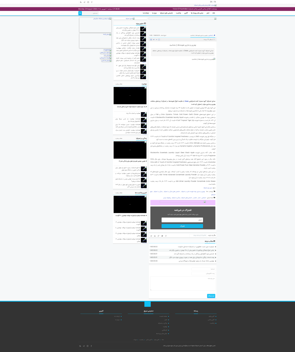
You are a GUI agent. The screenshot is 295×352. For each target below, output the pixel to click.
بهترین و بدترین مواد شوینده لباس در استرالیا (193, 192)
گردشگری (164, 330)
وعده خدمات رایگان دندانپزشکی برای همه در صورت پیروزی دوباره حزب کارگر (191, 257)
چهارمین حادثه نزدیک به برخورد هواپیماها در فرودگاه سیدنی (196, 261)
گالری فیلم (211, 316)
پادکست (178, 13)
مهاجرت (165, 327)
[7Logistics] (108, 50)
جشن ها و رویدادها (161, 333)
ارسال (211, 39)
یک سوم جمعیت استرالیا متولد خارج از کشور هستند (131, 107)
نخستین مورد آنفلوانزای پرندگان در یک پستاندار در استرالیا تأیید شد (194, 254)
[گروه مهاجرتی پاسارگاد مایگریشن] (95, 32)
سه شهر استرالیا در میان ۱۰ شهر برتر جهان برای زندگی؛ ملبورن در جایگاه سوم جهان (127, 169)
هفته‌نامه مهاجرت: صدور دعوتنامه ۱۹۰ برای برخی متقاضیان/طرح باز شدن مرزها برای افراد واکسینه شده (127, 126)
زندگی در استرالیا (158, 192)
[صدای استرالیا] (205, 6)
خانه (213, 13)
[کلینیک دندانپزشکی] (106, 58)
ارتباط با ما (146, 13)
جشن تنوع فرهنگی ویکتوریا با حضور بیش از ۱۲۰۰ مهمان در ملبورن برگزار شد (191, 250)
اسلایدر (195, 198)
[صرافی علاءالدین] (107, 61)
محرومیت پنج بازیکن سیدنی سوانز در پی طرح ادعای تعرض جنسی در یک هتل (128, 71)
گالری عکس (211, 320)
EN (211, 2)
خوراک (135, 340)
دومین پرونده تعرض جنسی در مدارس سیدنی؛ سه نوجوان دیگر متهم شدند (128, 44)
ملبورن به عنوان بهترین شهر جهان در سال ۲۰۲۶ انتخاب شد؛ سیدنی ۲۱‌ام (127, 185)
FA (215, 2)
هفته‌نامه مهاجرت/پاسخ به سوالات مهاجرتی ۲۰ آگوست (130, 215)
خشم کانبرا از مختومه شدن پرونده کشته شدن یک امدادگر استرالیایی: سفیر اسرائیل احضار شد (128, 60)
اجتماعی (211, 35)
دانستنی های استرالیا (166, 13)
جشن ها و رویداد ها (197, 13)
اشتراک (182, 226)
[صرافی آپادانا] (95, 48)
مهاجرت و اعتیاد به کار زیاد (133, 113)
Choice (186, 101)
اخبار (208, 13)
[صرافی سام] (108, 55)
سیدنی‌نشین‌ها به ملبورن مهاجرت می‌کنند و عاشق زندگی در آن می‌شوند (127, 174)
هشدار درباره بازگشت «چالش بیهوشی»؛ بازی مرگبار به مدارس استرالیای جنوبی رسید (128, 49)
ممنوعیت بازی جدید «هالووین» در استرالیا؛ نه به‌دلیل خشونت (196, 246)
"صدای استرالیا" (199, 346)
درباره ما (154, 13)
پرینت (205, 39)
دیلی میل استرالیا (208, 188)
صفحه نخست (163, 316)
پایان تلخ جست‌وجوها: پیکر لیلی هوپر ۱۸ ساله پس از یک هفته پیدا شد (128, 66)
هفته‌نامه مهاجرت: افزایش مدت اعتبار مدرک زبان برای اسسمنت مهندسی (127, 131)
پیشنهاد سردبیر (167, 198)
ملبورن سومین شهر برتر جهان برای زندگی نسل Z (132, 161)
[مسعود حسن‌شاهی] (106, 53)
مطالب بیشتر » (118, 84)
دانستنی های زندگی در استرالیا (172, 192)
